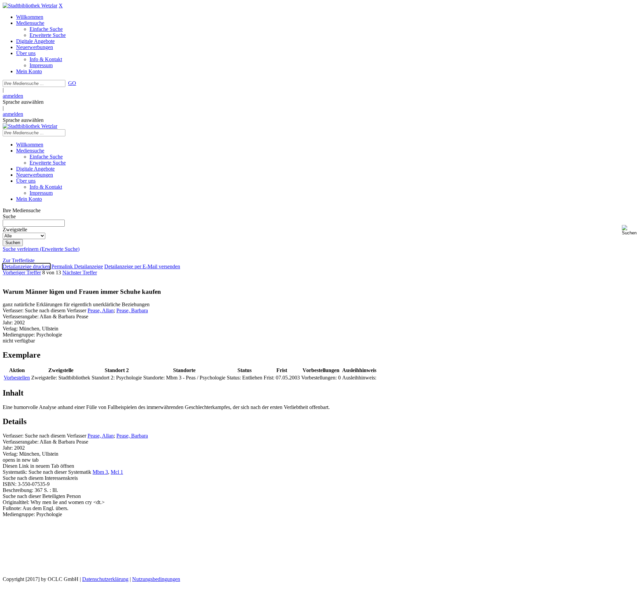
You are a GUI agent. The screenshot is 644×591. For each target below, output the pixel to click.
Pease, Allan (101, 310)
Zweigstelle (15, 229)
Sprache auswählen (23, 102)
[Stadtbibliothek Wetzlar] (30, 5)
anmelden (13, 96)
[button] (631, 230)
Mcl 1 (117, 472)
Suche (9, 216)
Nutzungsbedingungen (156, 579)
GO (72, 83)
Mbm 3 (100, 472)
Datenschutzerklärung (105, 579)
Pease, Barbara (132, 310)
